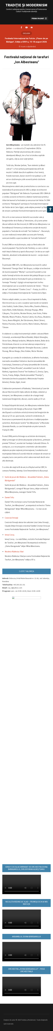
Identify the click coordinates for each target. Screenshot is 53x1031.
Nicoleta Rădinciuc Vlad (14, 551)
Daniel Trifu (9, 497)
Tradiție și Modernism (26, 4)
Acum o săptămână (28, 46)
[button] (39, 19)
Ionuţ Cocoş (9, 534)
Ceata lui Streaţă (11, 518)
